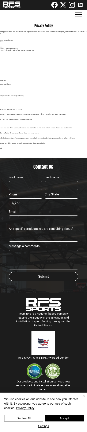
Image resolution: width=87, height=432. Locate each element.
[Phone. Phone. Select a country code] (16, 202)
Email (12, 211)
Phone (13, 194)
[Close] (81, 398)
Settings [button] (43, 426)
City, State (52, 194)
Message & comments (24, 246)
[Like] (54, 5)
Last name (52, 177)
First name (16, 177)
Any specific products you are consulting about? (41, 228)
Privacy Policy (25, 408)
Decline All (24, 418)
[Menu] (79, 14)
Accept (64, 418)
